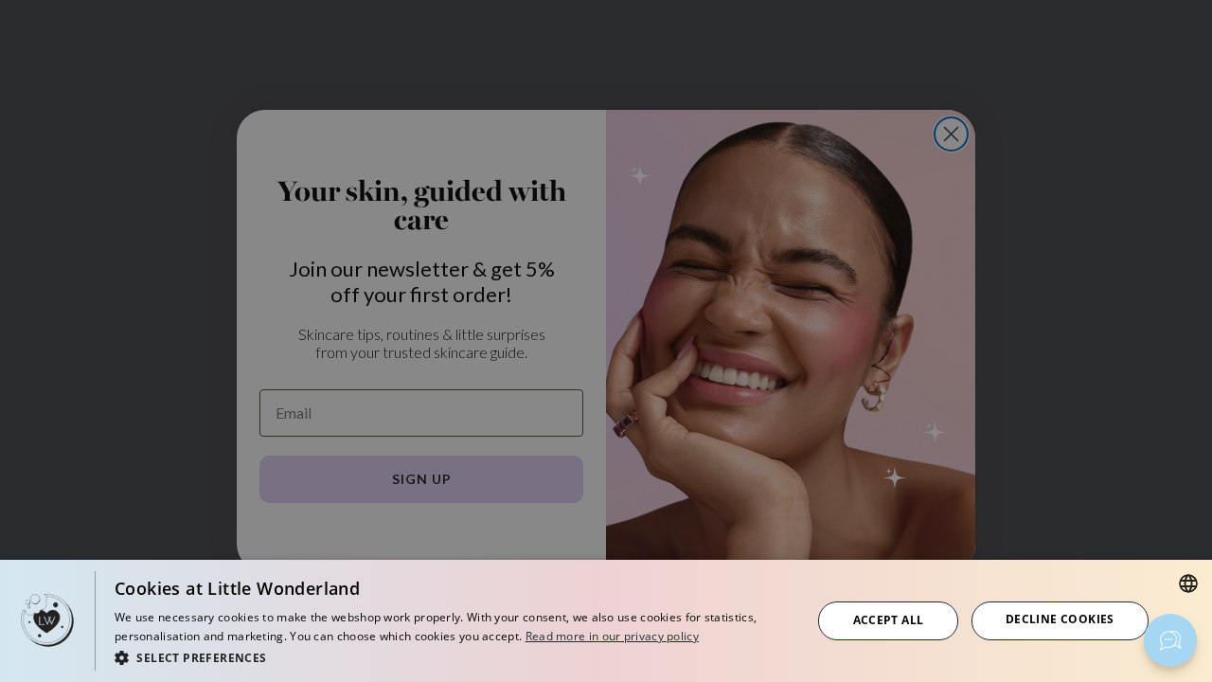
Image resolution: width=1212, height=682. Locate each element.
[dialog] (606, 621)
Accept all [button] (888, 620)
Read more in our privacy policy (612, 636)
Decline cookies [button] (1060, 619)
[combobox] (1188, 583)
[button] (453, 657)
